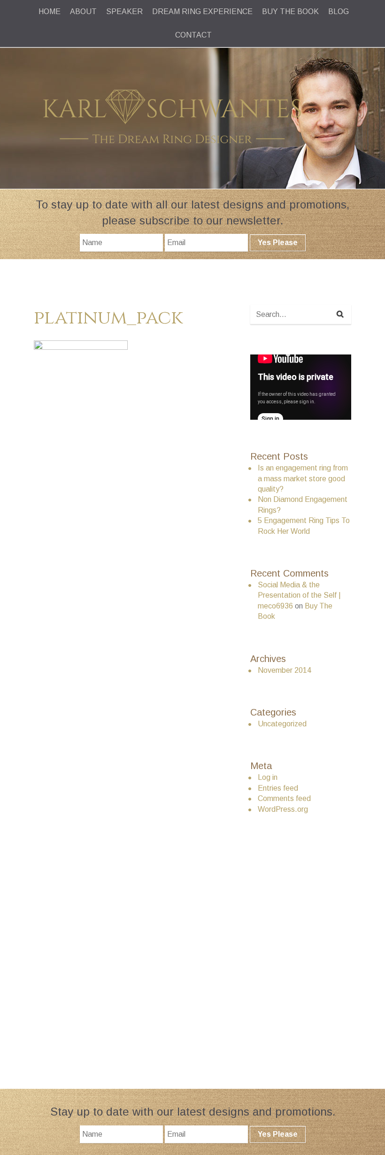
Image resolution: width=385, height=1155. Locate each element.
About (83, 11)
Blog (338, 11)
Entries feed (278, 788)
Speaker (124, 11)
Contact (193, 35)
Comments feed (284, 798)
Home (49, 11)
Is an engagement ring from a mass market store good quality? (303, 478)
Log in (267, 777)
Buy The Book (290, 11)
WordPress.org (283, 809)
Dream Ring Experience (202, 11)
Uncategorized (282, 724)
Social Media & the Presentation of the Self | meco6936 (299, 595)
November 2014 (284, 670)
